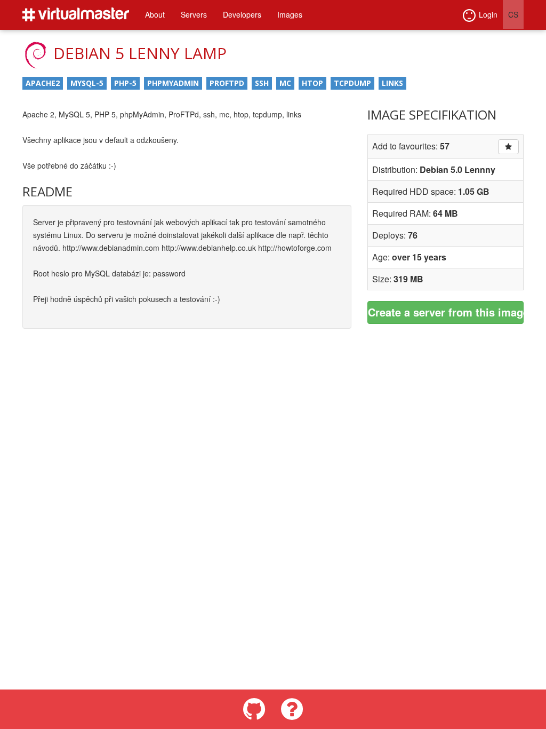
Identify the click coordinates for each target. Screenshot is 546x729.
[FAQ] (292, 709)
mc (285, 83)
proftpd (227, 83)
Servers (194, 14)
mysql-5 (86, 83)
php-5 (125, 83)
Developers (242, 14)
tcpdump (352, 83)
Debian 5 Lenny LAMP (140, 53)
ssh (262, 83)
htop (312, 83)
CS (513, 14)
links (392, 83)
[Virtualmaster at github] (254, 709)
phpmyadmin (173, 83)
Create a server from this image (446, 312)
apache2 (43, 83)
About (155, 14)
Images (289, 14)
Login (488, 14)
